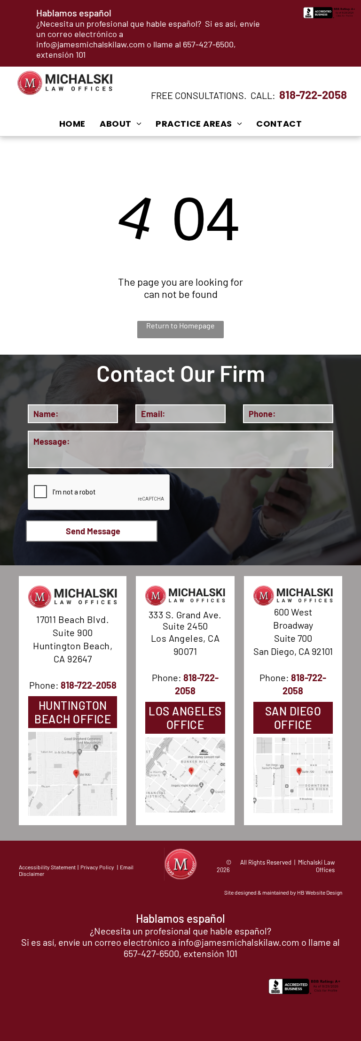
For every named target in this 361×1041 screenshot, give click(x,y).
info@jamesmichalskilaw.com (90, 44)
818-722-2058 (313, 94)
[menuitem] (72, 123)
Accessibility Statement (47, 867)
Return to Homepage (180, 325)
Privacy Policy (97, 867)
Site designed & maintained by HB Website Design (283, 892)
